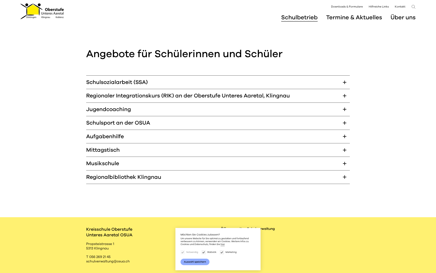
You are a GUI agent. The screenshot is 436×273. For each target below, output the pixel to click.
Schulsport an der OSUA (118, 122)
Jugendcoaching (108, 109)
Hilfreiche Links (379, 7)
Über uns (403, 17)
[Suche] (414, 6)
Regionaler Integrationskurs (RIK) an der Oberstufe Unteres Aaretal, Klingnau (188, 95)
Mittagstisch (103, 150)
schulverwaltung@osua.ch (108, 261)
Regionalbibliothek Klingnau (123, 177)
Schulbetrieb (299, 17)
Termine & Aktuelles (354, 17)
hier (223, 244)
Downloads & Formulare (347, 7)
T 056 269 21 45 (98, 257)
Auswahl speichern (195, 261)
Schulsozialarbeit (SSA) (117, 82)
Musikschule (102, 163)
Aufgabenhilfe (105, 136)
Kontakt (400, 7)
